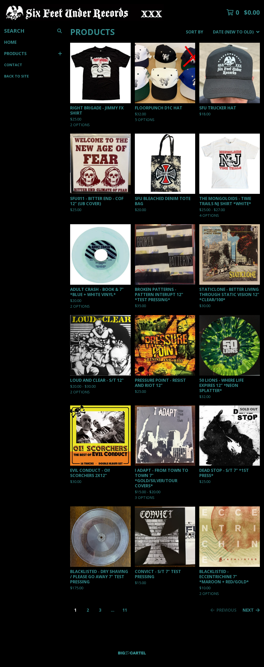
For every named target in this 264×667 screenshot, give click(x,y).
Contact (13, 64)
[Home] (84, 12)
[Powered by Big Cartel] (132, 653)
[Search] (59, 31)
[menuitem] (223, 32)
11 (124, 610)
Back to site (16, 76)
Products (15, 53)
